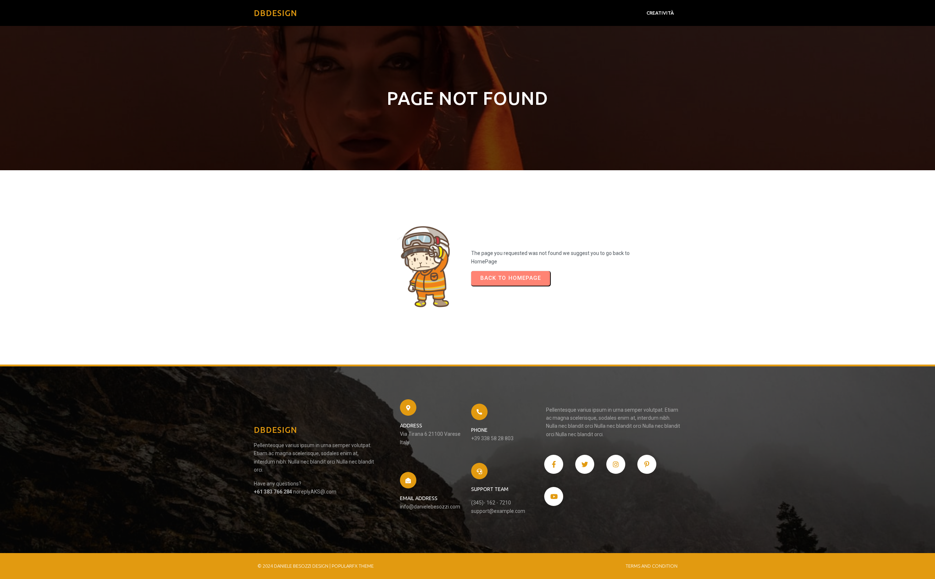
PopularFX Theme (353, 565)
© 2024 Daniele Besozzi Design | (294, 565)
